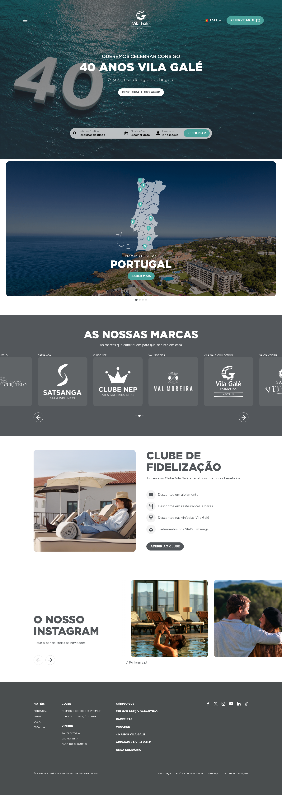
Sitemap (213, 773)
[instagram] (223, 704)
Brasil (38, 716)
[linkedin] (239, 704)
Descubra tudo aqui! (141, 92)
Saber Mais (141, 276)
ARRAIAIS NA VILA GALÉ (133, 742)
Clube (66, 703)
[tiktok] (246, 704)
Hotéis (39, 703)
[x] (216, 704)
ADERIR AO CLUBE (165, 546)
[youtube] (231, 704)
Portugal (40, 710)
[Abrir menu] (25, 20)
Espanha (39, 727)
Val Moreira (70, 738)
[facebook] (208, 704)
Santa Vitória (71, 733)
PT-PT (213, 20)
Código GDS (125, 703)
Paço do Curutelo (74, 744)
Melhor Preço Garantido (136, 711)
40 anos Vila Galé (130, 734)
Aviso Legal (165, 773)
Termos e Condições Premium (81, 710)
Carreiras (124, 719)
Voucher (123, 726)
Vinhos (67, 726)
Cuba (37, 721)
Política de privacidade (190, 773)
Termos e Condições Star (79, 716)
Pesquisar (196, 133)
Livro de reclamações (235, 773)
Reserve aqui (242, 20)
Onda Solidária (128, 749)
